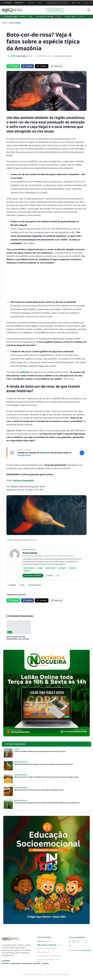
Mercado (36, 963)
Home (4, 23)
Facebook (29, 66)
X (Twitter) (43, 66)
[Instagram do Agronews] (73, 3)
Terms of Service (57, 956)
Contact (59, 945)
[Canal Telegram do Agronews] (90, 3)
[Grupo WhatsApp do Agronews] (87, 3)
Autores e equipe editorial (47, 948)
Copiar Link (58, 66)
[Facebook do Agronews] (76, 3)
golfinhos (25, 372)
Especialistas (27, 963)
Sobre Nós (31, 3)
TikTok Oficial (86, 950)
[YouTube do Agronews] (79, 3)
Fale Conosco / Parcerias (46, 945)
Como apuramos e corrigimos (62, 56)
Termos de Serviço (44, 956)
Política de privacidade (45, 959)
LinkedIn (50, 575)
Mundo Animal (15, 23)
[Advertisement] (46, 282)
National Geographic (23, 480)
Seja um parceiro (55, 10)
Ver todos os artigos (33, 575)
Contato (39, 3)
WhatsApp (14, 66)
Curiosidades (15, 963)
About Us (49, 941)
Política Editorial (43, 952)
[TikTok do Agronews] (84, 3)
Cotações (45, 963)
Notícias (5, 963)
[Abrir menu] (88, 10)
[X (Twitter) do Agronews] (81, 3)
